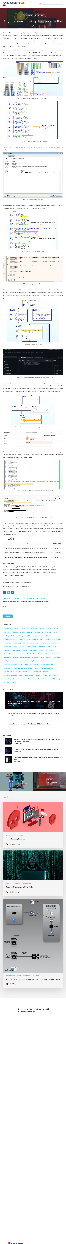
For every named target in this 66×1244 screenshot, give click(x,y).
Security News (27, 671)
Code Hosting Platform (10, 639)
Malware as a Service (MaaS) (23, 653)
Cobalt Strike (47, 636)
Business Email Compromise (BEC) (20, 636)
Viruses (48, 679)
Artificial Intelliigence (26, 632)
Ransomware (41, 661)
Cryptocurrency (26, 15)
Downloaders (7, 646)
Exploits (21, 646)
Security (18, 671)
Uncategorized (40, 679)
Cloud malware (37, 636)
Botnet (56, 632)
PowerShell (57, 657)
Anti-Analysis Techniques (11, 632)
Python (27, 661)
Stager (45, 675)
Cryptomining (17, 643)
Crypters (47, 639)
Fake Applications (31, 646)
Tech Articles (22, 679)
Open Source (7, 657)
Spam (20, 675)
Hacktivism (41, 646)
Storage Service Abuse (10, 679)
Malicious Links (8, 653)
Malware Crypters (38, 653)
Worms (14, 682)
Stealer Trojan (40, 15)
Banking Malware (47, 632)
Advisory (41, 628)
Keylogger (6, 650)
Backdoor (37, 632)
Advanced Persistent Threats (29, 628)
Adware (49, 628)
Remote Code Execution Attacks (23, 668)
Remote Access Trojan (47, 664)
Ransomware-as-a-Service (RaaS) (13, 664)
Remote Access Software (31, 664)
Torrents (30, 679)
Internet (49, 646)
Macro (41, 650)
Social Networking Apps (10, 675)
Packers (15, 657)
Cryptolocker (7, 643)
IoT (55, 646)
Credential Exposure (24, 639)
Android (55, 628)
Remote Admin (8, 668)
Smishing (45, 671)
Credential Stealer (37, 639)
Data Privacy (34, 643)
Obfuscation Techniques (52, 653)
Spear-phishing (29, 675)
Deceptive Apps (44, 643)
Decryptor (54, 643)
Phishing (48, 657)
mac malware (33, 650)
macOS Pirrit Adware (48, 782)
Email (15, 646)
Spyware (38, 675)
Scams (36, 668)
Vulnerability (56, 679)
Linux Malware (16, 650)
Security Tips (37, 671)
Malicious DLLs (49, 650)
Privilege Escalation (9, 661)
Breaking (6, 636)
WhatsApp (6, 682)
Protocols (20, 661)
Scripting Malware (9, 671)
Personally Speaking (38, 657)
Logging (25, 650)
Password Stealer (25, 657)
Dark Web (25, 643)
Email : (5, 607)
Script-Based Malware (47, 668)
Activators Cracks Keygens (11, 628)
